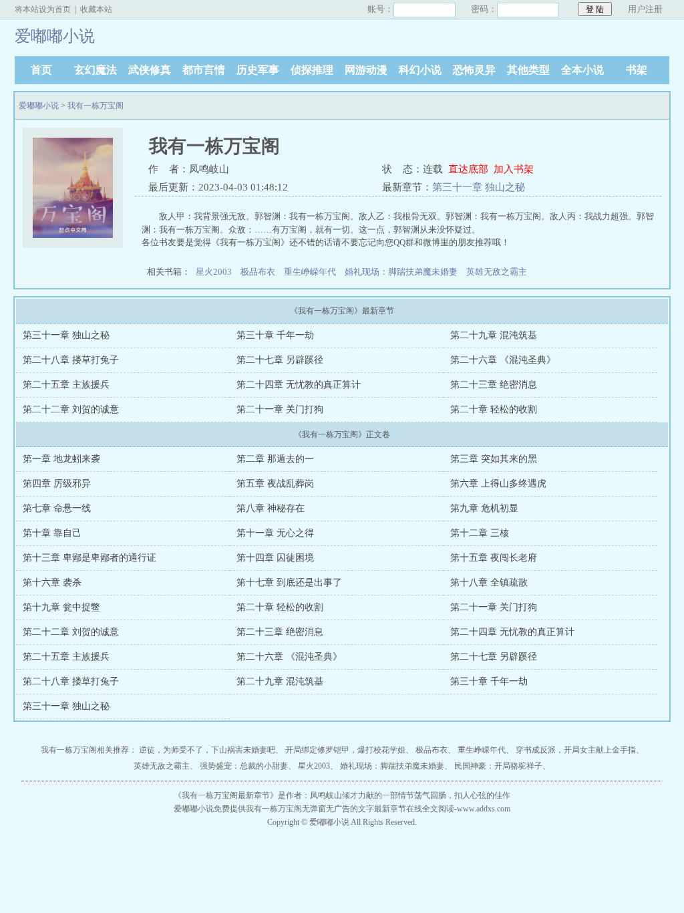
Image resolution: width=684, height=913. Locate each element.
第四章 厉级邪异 (57, 484)
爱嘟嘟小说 (39, 105)
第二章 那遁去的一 (275, 459)
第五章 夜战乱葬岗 (275, 484)
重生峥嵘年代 (310, 272)
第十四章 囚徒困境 (275, 558)
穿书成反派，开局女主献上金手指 (576, 750)
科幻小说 (420, 70)
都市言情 (203, 70)
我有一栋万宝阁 (95, 105)
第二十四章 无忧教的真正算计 (298, 385)
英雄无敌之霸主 (496, 272)
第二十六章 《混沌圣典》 (503, 360)
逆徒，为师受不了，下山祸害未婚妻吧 (207, 750)
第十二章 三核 (479, 533)
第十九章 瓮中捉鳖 (61, 607)
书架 (636, 70)
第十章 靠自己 (52, 533)
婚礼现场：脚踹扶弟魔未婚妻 (401, 272)
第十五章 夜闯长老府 (493, 558)
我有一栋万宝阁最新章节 (226, 795)
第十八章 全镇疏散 (489, 582)
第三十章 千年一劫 (275, 335)
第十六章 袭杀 (52, 582)
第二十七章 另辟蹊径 (279, 360)
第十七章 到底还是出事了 (289, 582)
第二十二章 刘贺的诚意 (71, 409)
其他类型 (528, 70)
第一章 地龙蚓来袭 (61, 459)
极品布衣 (257, 272)
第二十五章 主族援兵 (66, 385)
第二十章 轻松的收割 (493, 409)
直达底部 (468, 169)
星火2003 (214, 272)
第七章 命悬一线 (57, 508)
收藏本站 (96, 9)
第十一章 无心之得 (275, 533)
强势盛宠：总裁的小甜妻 (244, 766)
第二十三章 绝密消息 (493, 385)
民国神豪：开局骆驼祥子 (498, 766)
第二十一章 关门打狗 (279, 409)
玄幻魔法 (95, 70)
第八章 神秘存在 (270, 508)
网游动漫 (366, 70)
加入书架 (514, 169)
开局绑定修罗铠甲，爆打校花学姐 (345, 750)
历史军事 (257, 70)
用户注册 (645, 9)
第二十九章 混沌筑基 (493, 335)
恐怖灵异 (474, 70)
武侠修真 (149, 70)
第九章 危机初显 (484, 508)
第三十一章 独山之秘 (478, 187)
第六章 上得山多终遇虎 (498, 484)
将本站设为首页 (43, 9)
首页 (41, 70)
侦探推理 (312, 70)
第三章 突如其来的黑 (493, 459)
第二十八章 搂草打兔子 (71, 360)
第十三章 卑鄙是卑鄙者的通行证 (89, 558)
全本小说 (582, 70)
